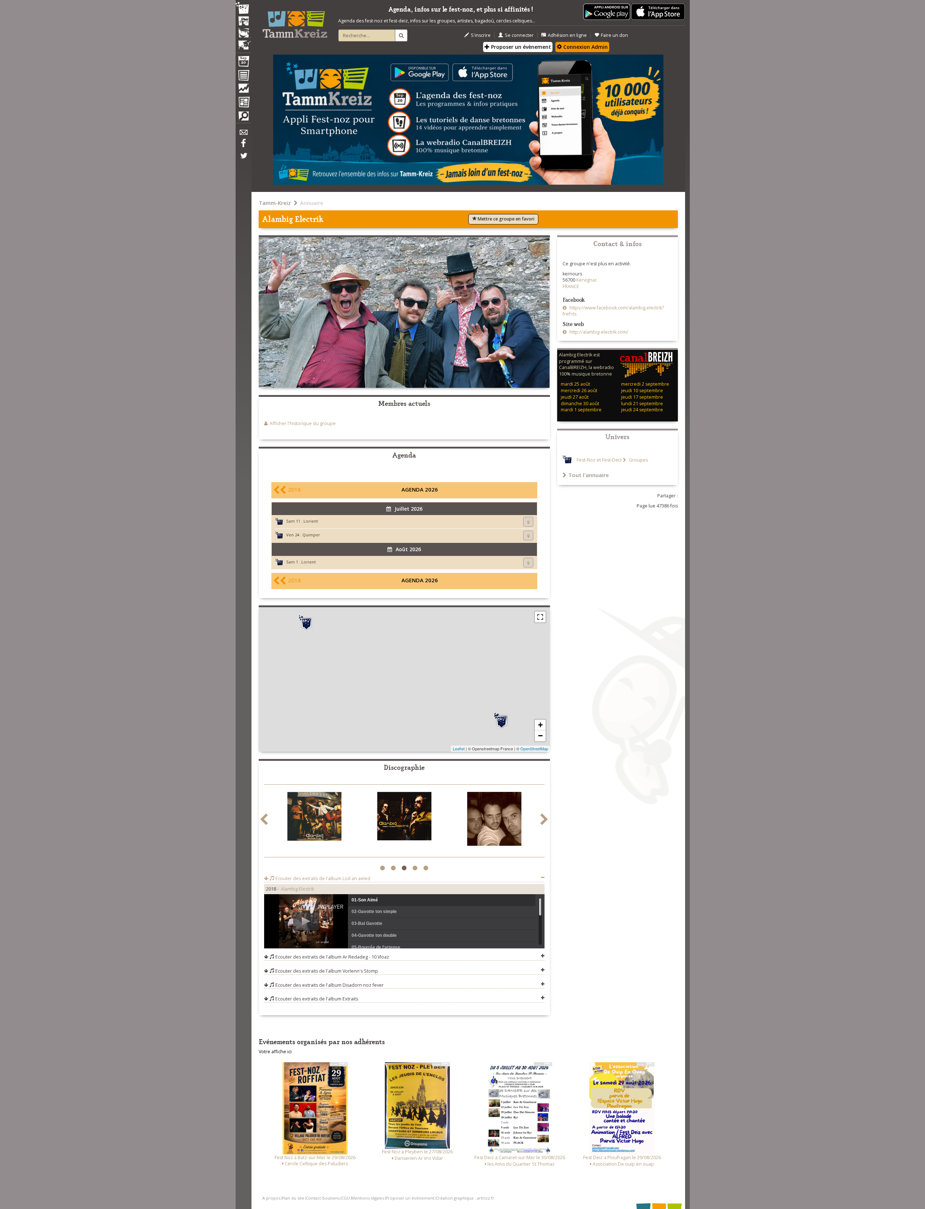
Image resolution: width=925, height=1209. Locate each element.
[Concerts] (243, 21)
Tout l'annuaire (588, 475)
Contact (313, 1198)
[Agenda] (243, 63)
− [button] (540, 735)
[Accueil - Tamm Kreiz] (294, 22)
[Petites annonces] (243, 117)
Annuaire (311, 202)
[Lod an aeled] (494, 820)
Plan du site (293, 1198)
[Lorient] (501, 721)
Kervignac (586, 280)
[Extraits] (404, 820)
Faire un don (614, 35)
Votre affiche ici (275, 1052)
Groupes (638, 460)
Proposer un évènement (520, 46)
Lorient (311, 521)
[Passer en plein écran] (540, 617)
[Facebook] (243, 146)
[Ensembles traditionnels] (243, 42)
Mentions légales (367, 1198)
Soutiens (331, 1198)
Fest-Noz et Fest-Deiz (599, 460)
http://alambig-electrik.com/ (598, 332)
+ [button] (540, 724)
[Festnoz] (243, 8)
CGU (345, 1198)
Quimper (311, 534)
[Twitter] (243, 159)
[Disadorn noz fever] (314, 817)
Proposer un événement (410, 1198)
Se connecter (519, 35)
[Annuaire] (243, 76)
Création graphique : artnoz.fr (465, 1198)
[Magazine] (243, 103)
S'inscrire (481, 35)
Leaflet (459, 748)
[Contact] (243, 134)
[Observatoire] (243, 90)
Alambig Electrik (297, 889)
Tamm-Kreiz (275, 202)
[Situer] (528, 522)
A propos (271, 1198)
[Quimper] (306, 622)
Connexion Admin (585, 46)
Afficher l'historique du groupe (303, 423)
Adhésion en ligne (567, 35)
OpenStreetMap (534, 748)
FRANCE (571, 286)
